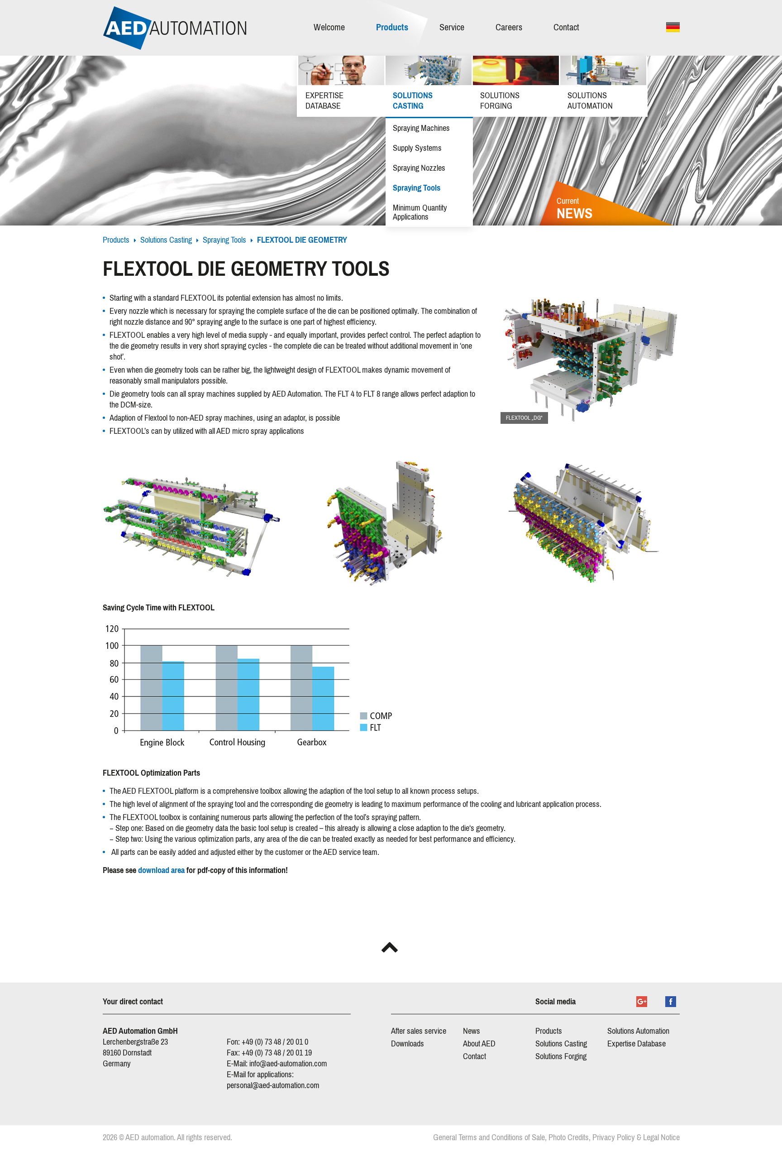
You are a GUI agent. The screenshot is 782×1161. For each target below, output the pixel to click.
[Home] (174, 28)
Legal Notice (661, 1137)
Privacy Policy (613, 1137)
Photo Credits (568, 1137)
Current (575, 209)
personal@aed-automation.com (273, 1085)
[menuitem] (333, 28)
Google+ (641, 1001)
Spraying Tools (224, 240)
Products (116, 240)
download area (161, 870)
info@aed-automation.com (288, 1063)
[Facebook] (670, 1001)
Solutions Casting (166, 240)
